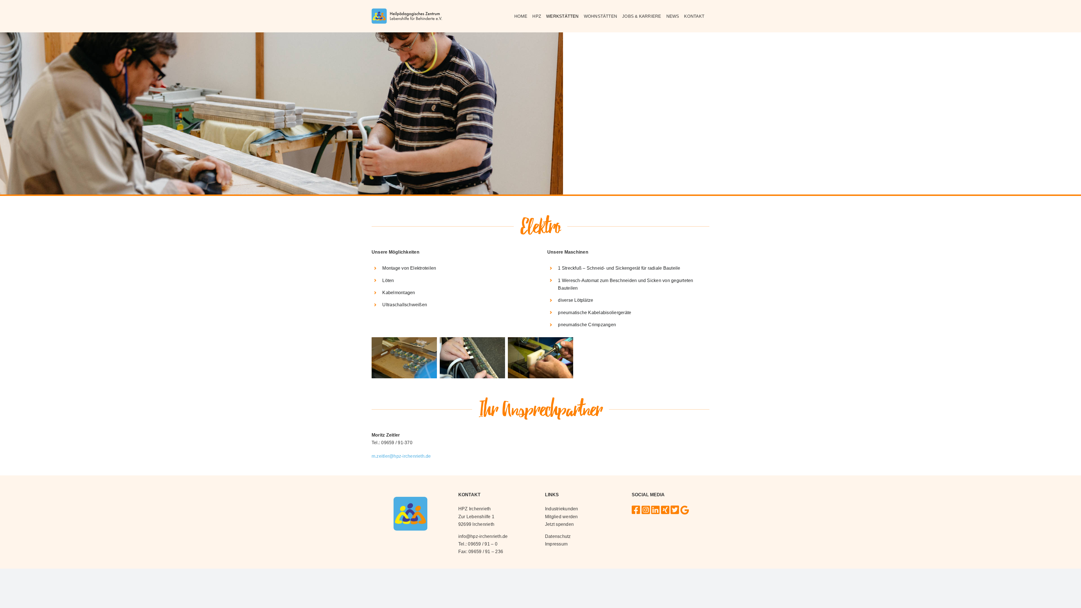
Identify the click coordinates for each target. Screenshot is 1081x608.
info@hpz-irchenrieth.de (483, 536)
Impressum (556, 544)
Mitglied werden (561, 516)
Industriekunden (561, 508)
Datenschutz (558, 536)
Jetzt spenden (559, 524)
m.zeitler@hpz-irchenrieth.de (401, 456)
